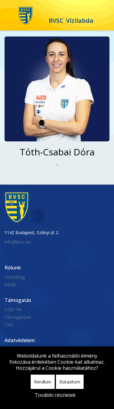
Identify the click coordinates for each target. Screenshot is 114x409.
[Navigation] (8, 15)
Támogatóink (18, 317)
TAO (9, 325)
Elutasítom (69, 382)
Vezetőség (15, 277)
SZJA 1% (13, 309)
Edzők (10, 284)
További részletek (55, 395)
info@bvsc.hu (18, 242)
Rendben (42, 382)
